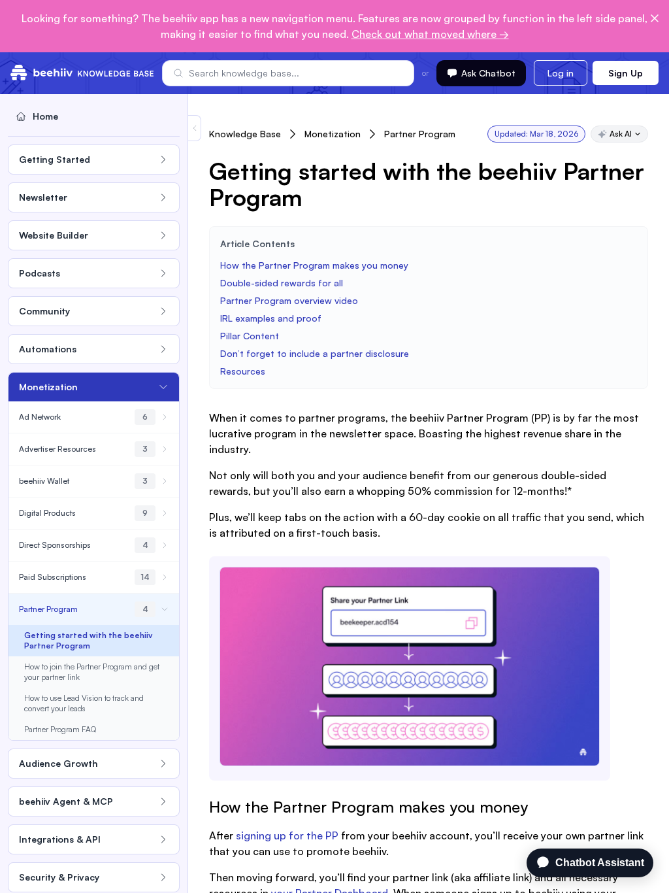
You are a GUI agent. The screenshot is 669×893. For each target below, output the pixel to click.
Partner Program (419, 133)
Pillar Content (249, 335)
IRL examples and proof (270, 318)
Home (45, 116)
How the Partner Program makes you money (314, 265)
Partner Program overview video (289, 300)
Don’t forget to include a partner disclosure (316, 353)
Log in (560, 72)
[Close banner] (654, 18)
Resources (242, 371)
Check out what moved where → (430, 34)
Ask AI (621, 134)
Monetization (332, 133)
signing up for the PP (287, 835)
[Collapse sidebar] (194, 128)
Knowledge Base (245, 133)
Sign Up (625, 72)
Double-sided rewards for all (283, 282)
